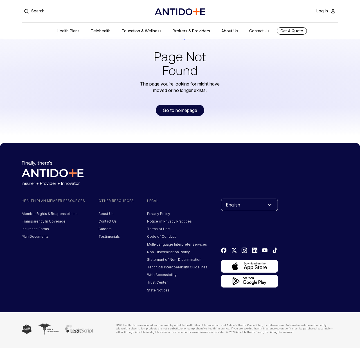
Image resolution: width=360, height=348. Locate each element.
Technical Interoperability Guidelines (177, 267)
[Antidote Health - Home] (180, 11)
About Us (106, 214)
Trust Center (157, 282)
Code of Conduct (161, 236)
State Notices (158, 290)
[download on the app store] (249, 266)
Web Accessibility (162, 275)
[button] (68, 31)
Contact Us (107, 221)
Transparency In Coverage (44, 221)
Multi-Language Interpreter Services (177, 244)
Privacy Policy (158, 214)
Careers (105, 229)
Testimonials (109, 236)
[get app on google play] (249, 281)
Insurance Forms (35, 229)
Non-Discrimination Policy (168, 252)
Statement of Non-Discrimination (174, 259)
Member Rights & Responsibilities (50, 214)
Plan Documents (35, 236)
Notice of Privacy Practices (169, 221)
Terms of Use (158, 229)
